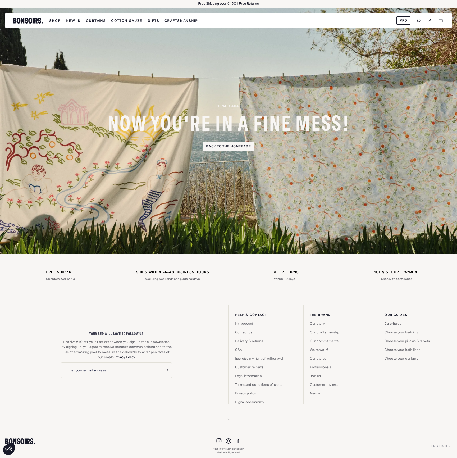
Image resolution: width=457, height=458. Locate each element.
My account (244, 323)
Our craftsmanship (324, 332)
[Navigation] (418, 20)
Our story (317, 323)
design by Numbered (228, 452)
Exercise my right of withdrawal (259, 358)
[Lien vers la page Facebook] (238, 441)
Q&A (238, 349)
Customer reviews (249, 367)
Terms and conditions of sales (258, 384)
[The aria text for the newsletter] (166, 370)
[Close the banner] (450, 4)
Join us (315, 376)
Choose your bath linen (403, 349)
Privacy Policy (125, 357)
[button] (9, 449)
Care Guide (393, 323)
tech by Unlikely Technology (228, 448)
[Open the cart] (440, 20)
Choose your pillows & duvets (407, 341)
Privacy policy (245, 393)
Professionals (320, 367)
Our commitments (324, 341)
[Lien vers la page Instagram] (219, 441)
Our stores (318, 358)
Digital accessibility (249, 402)
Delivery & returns (249, 341)
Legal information (248, 376)
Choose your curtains (401, 358)
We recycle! (319, 349)
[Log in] (429, 20)
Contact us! (244, 332)
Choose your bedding (401, 332)
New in (315, 393)
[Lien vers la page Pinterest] (228, 441)
